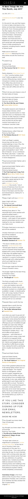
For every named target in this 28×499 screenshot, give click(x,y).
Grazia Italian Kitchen (11, 105)
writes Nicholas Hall (15, 245)
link (9, 484)
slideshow (8, 53)
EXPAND (20, 198)
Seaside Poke (8, 311)
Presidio (16, 277)
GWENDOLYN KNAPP (9, 18)
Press (12, 13)
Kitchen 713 (21, 240)
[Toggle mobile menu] (25, 3)
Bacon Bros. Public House (15, 174)
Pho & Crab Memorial (11, 207)
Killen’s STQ (8, 437)
